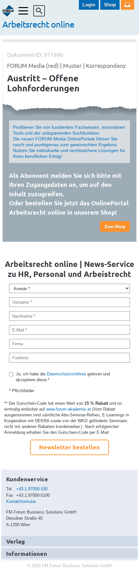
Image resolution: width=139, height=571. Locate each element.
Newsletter (127, 5)
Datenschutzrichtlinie (66, 374)
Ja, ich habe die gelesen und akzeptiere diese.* (63, 377)
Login (88, 4)
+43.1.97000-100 (32, 488)
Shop (110, 4)
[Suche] (39, 10)
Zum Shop (114, 226)
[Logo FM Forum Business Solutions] (8, 10)
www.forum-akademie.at (68, 409)
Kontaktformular (21, 501)
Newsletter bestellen (69, 447)
